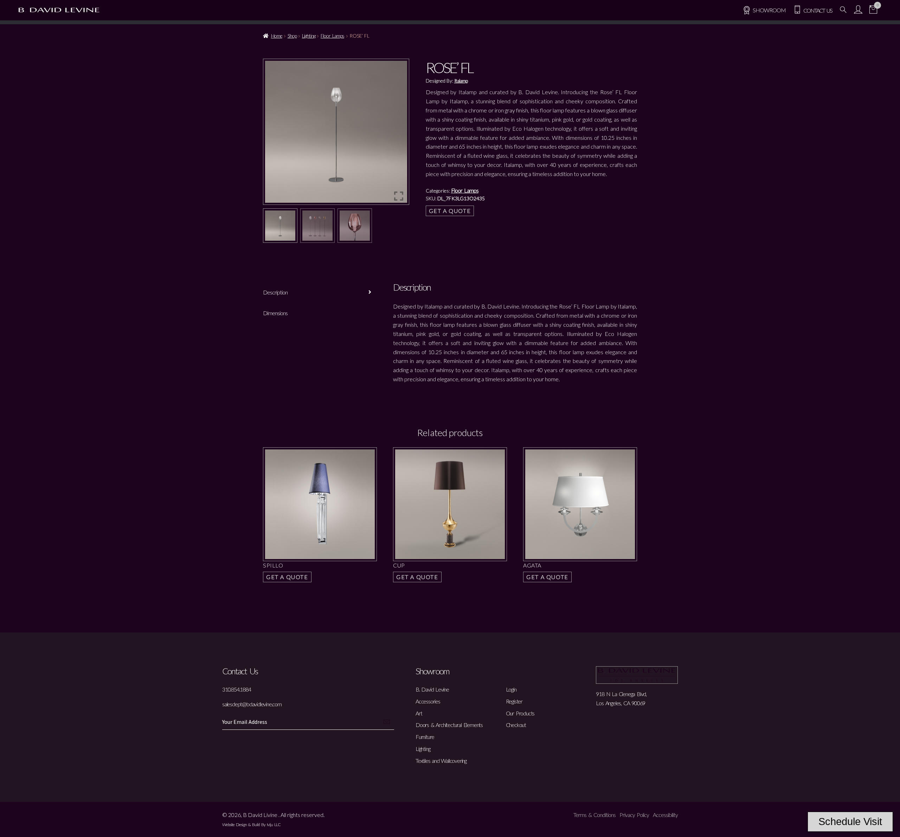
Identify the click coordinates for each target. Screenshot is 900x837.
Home (276, 36)
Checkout (516, 724)
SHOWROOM (769, 10)
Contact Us (817, 10)
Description (275, 292)
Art (419, 713)
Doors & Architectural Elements (449, 724)
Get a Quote (450, 210)
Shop (292, 36)
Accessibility (665, 814)
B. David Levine (432, 689)
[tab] (320, 292)
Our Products (520, 713)
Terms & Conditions (594, 814)
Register (514, 701)
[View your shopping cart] (873, 10)
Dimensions (275, 313)
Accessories (428, 701)
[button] (399, 134)
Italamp (461, 81)
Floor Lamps (332, 36)
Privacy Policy (634, 814)
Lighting (308, 36)
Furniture (425, 736)
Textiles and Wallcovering (441, 760)
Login (511, 689)
